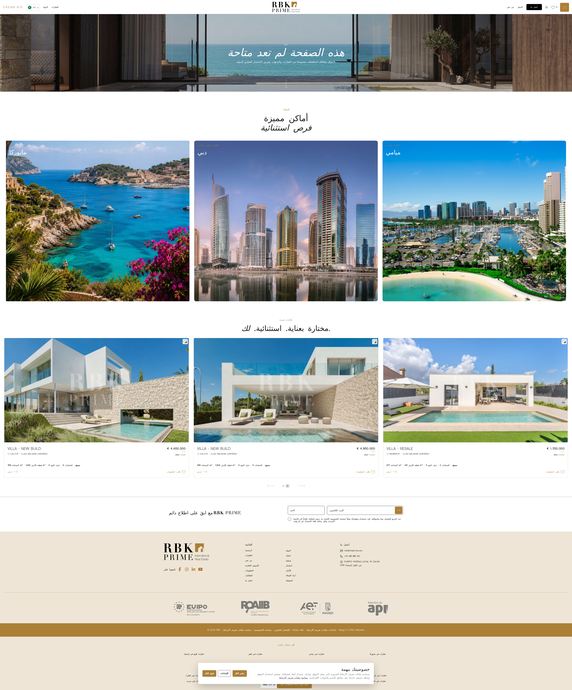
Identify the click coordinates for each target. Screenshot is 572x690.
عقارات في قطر (255, 654)
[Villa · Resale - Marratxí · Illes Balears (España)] (475, 390)
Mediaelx (360, 629)
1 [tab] (283, 486)
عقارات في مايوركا (378, 654)
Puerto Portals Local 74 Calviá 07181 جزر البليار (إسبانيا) (360, 563)
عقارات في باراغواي (378, 675)
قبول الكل (209, 673)
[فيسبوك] (179, 570)
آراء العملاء (291, 575)
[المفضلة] (553, 7)
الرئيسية (248, 550)
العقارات (55, 7)
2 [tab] (287, 486)
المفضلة (289, 580)
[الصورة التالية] (184, 390)
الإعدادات (224, 673)
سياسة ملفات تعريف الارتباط (237, 629)
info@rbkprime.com (353, 550)
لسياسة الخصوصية (337, 519)
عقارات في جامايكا (378, 681)
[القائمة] (564, 7)
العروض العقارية (252, 565)
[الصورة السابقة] (8, 390)
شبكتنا (288, 561)
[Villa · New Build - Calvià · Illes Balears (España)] (96, 390)
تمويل (288, 555)
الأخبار (288, 570)
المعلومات (249, 570)
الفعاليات (248, 575)
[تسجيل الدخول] (547, 7)
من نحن (510, 7)
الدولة (45, 7)
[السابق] (270, 486)
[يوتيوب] (200, 570)
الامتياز (520, 7)
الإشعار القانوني (282, 629)
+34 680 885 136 (351, 556)
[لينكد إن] (193, 570)
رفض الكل (239, 673)
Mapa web (298, 629)
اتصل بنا (534, 7)
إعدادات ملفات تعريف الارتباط (321, 629)
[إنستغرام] (186, 570)
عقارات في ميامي (316, 654)
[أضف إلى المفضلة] (185, 341)
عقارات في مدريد (194, 681)
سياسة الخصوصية (262, 629)
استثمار (289, 565)
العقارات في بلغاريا (194, 675)
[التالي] (301, 486)
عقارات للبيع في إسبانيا (194, 654)
